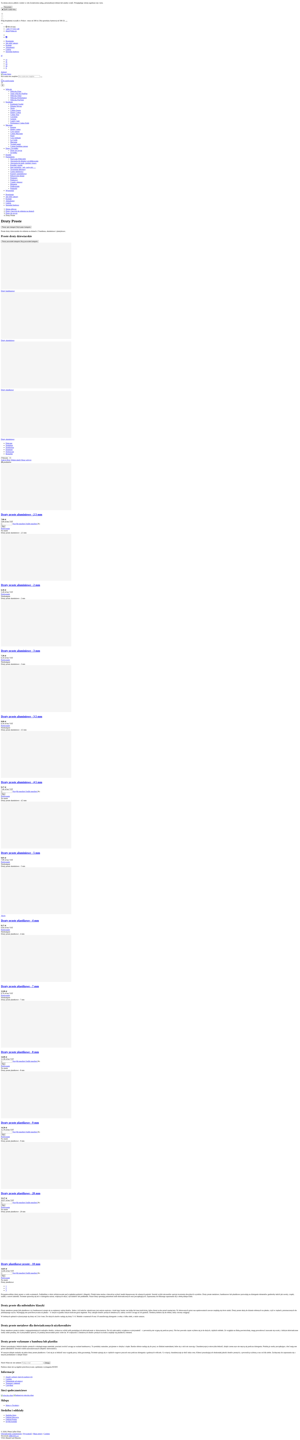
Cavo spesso (15, 132)
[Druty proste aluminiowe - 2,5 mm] (36, 509)
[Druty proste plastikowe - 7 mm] (36, 981)
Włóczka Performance (18, 98)
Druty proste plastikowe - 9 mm (20, 1122)
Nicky (12, 108)
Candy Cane (15, 121)
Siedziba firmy (11, 1415)
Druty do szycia (16, 150)
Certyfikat (9, 1385)
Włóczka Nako (15, 96)
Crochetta (13, 117)
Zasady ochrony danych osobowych (19, 1377)
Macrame (9, 125)
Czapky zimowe (16, 182)
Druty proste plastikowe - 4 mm (20, 920)
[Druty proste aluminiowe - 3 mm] (36, 646)
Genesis (13, 119)
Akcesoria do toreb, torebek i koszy (23, 163)
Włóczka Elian (15, 91)
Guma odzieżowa (16, 172)
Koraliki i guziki (16, 165)
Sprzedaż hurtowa (12, 52)
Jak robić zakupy (12, 43)
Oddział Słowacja (12, 1417)
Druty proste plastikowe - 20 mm (20, 1193)
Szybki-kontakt (11, 1422)
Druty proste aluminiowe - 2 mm (20, 584)
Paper (12, 136)
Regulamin (10, 41)
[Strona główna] (6, 74)
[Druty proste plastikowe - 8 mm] (36, 1047)
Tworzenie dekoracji (17, 169)
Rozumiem (7, 7)
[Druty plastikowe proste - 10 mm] (36, 1259)
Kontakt (9, 45)
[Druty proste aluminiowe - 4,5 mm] (36, 777)
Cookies (9, 1379)
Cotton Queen (15, 110)
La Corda (13, 140)
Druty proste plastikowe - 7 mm (20, 986)
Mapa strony (37, 1434)
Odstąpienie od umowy (14, 1381)
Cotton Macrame (16, 134)
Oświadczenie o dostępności (11, 1434)
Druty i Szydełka (12, 148)
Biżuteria (13, 184)
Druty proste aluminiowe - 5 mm (20, 852)
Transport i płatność (13, 1383)
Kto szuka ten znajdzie (9, 76)
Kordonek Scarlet (16, 104)
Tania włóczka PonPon (18, 94)
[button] (1, 56)
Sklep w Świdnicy (12, 1405)
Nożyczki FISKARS (18, 159)
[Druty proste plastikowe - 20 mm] (36, 1188)
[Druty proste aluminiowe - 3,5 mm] (36, 711)
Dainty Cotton (15, 113)
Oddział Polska (11, 1419)
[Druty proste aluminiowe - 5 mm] (36, 848)
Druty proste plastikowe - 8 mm (20, 1051)
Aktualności (10, 47)
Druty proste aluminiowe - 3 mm (20, 650)
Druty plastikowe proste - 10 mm (20, 1263)
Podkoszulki (14, 186)
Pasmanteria (10, 157)
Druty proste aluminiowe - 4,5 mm (21, 782)
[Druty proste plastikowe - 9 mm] (36, 1118)
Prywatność (27, 1434)
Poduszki (13, 188)
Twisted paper (15, 144)
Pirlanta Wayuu (16, 106)
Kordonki (9, 102)
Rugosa (13, 127)
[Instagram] (6, 37)
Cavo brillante (15, 138)
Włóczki (9, 89)
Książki (8, 155)
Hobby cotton (15, 129)
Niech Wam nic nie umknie (11, 1363)
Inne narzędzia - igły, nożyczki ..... (23, 167)
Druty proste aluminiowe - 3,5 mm (21, 716)
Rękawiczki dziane (17, 176)
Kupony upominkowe (18, 174)
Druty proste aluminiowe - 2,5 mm (21, 514)
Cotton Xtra (14, 115)
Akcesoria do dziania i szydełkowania (24, 161)
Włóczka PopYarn (17, 100)
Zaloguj (47, 1363)
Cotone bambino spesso (19, 146)
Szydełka (13, 153)
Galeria (8, 49)
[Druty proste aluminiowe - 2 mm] (36, 580)
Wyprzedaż (10, 191)
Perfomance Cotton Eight (19, 123)
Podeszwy (14, 180)
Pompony (13, 178)
